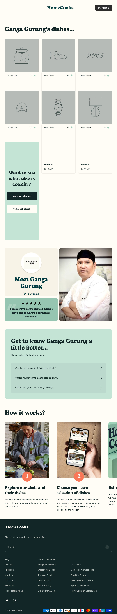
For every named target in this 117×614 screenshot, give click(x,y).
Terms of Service (46, 575)
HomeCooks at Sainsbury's (84, 591)
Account (9, 564)
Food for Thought (79, 575)
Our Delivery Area (46, 591)
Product (48, 164)
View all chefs (21, 208)
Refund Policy (44, 580)
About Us (9, 570)
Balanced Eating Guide (82, 580)
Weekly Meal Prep (46, 570)
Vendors (9, 575)
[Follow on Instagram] (15, 601)
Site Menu (10, 585)
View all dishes (22, 196)
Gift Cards (10, 580)
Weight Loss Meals (47, 564)
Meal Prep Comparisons (82, 570)
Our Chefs (76, 564)
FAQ (7, 559)
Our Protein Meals (46, 559)
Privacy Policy (44, 585)
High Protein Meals (14, 591)
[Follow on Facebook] (7, 601)
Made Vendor (12, 76)
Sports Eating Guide (80, 585)
